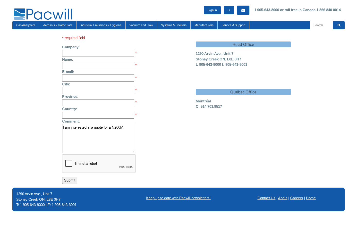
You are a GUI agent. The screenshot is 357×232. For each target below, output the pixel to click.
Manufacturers (204, 25)
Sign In (212, 10)
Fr (229, 10)
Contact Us (266, 198)
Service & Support (233, 25)
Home (311, 198)
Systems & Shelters (174, 25)
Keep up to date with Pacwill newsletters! (178, 198)
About (282, 198)
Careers (296, 198)
